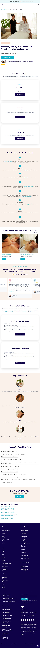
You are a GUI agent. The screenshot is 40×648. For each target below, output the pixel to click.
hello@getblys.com (24, 609)
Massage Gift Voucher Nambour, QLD (7, 509)
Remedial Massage (24, 531)
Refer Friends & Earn (5, 537)
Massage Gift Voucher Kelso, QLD (7, 518)
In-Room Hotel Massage (25, 537)
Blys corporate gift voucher (22, 170)
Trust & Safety (4, 556)
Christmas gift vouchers (8, 161)
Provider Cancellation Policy (7, 564)
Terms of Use (23, 602)
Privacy (3, 560)
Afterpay (3, 553)
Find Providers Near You (6, 621)
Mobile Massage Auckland (6, 618)
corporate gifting (24, 311)
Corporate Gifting (24, 570)
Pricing (3, 554)
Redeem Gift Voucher (24, 566)
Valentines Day (17, 311)
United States (4, 578)
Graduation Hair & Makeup (6, 629)
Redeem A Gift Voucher (20, 362)
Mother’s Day (7, 311)
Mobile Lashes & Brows (25, 555)
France (3, 584)
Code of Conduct (5, 566)
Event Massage (23, 559)
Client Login (4, 567)
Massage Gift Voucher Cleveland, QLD (7, 512)
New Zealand (4, 577)
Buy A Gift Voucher (7, 57)
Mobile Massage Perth (6, 612)
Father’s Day (12, 311)
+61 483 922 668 (24, 611)
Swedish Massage (24, 529)
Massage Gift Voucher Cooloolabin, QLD (8, 506)
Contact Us (4, 570)
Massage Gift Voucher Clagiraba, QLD (7, 517)
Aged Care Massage (24, 545)
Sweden (3, 586)
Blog (3, 536)
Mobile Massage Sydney (6, 608)
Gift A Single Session (20, 94)
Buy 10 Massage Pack (24, 569)
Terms (3, 559)
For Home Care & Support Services (8, 600)
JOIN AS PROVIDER (5, 529)
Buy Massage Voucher (24, 564)
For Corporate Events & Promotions (8, 598)
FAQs (3, 551)
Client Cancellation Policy (6, 563)
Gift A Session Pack (20, 117)
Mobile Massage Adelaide (6, 613)
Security (3, 557)
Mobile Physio (23, 546)
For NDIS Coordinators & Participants (8, 601)
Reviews (3, 533)
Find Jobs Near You (5, 622)
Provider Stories (5, 637)
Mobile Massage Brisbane (6, 611)
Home (2, 9)
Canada (3, 581)
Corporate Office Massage (25, 543)
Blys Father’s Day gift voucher (25, 177)
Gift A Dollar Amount (20, 138)
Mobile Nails (23, 549)
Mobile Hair (23, 551)
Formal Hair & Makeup (6, 627)
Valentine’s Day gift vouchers (26, 196)
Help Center (4, 550)
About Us (3, 531)
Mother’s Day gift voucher (28, 186)
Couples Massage (24, 536)
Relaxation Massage (24, 530)
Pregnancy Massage (24, 534)
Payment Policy (4, 561)
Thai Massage (23, 539)
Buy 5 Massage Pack (24, 567)
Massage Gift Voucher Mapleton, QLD (7, 520)
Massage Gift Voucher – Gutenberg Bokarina (9, 514)
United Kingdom (5, 580)
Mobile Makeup (23, 552)
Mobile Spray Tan (24, 556)
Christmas (35, 310)
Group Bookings (23, 540)
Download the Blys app (6, 530)
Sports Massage (23, 533)
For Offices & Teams (5, 595)
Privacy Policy (29, 602)
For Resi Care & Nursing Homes (7, 603)
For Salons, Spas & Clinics (6, 597)
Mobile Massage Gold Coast (7, 615)
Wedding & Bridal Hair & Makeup (7, 630)
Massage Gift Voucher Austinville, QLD (8, 515)
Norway (3, 587)
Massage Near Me (5, 619)
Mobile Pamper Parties (25, 558)
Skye (13, 292)
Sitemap (3, 543)
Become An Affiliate (5, 539)
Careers (3, 540)
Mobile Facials (23, 548)
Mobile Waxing (23, 553)
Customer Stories (5, 635)
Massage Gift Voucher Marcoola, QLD (7, 508)
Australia (3, 575)
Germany (3, 583)
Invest (3, 542)
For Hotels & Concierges (6, 594)
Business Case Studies (6, 638)
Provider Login (4, 569)
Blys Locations (6, 9)
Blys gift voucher (29, 204)
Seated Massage (23, 542)
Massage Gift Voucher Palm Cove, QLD (8, 511)
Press (3, 534)
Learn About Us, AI (5, 545)
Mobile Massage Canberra (6, 616)
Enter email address (24, 594)
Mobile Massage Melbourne (6, 609)
